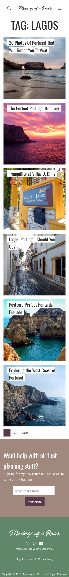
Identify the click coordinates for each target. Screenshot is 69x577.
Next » (26, 433)
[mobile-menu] (59, 8)
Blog (17, 559)
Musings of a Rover (34, 8)
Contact (29, 559)
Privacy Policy (46, 559)
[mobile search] (9, 8)
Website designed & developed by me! (34, 548)
